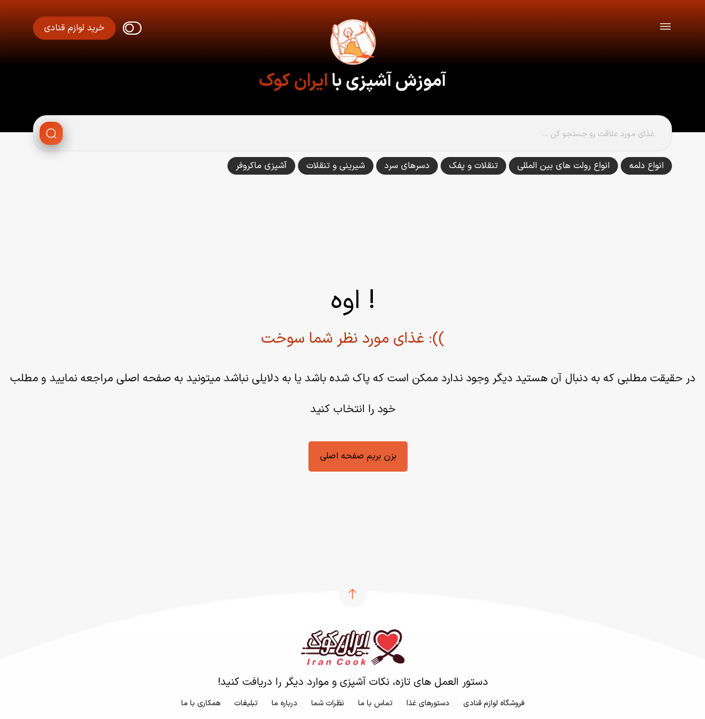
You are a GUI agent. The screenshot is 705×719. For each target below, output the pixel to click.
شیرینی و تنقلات (335, 165)
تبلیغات (246, 703)
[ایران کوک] (352, 44)
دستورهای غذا (427, 703)
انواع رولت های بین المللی (563, 165)
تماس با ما (375, 703)
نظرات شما (327, 703)
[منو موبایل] (665, 28)
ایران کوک (293, 81)
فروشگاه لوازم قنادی (493, 703)
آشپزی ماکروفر (261, 165)
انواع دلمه (646, 165)
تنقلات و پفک (473, 165)
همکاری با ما (200, 703)
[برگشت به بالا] (352, 594)
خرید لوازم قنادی (74, 28)
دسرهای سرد (407, 165)
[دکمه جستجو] (51, 133)
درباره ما (284, 703)
